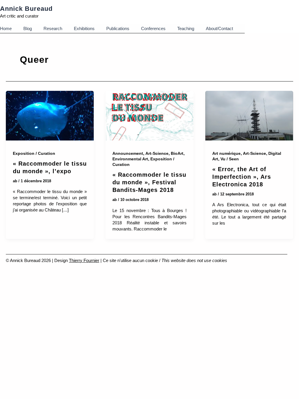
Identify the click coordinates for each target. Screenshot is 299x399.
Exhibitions (84, 28)
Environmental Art (130, 159)
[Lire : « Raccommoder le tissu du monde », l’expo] (50, 116)
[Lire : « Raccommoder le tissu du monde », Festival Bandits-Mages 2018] (149, 116)
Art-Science (156, 153)
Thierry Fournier (84, 260)
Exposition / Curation (34, 153)
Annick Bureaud (26, 8)
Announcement (127, 153)
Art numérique (226, 153)
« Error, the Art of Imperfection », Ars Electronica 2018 (241, 177)
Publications (117, 28)
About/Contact (219, 28)
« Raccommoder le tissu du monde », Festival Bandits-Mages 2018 (149, 182)
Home (6, 28)
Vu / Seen (229, 159)
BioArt (177, 153)
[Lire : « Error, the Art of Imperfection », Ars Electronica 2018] (249, 116)
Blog (27, 28)
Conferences (153, 28)
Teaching (185, 28)
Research (53, 28)
